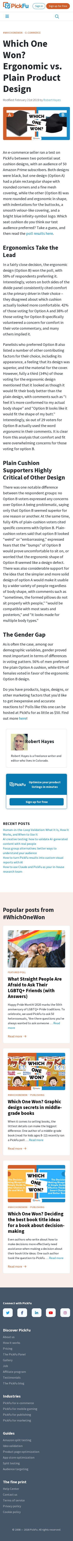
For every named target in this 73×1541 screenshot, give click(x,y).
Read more (36, 1140)
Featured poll (17, 972)
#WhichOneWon (13, 32)
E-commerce (33, 32)
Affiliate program (14, 1372)
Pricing (7, 1348)
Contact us (10, 1494)
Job (5, 1366)
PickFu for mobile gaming (20, 1409)
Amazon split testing (17, 1440)
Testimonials (12, 1377)
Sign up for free (58, 6)
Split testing (11, 1463)
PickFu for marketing (17, 1420)
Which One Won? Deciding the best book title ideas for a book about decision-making (36, 1222)
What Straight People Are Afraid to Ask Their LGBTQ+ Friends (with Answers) (35, 987)
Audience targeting (15, 1469)
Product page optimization (21, 1452)
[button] (57, 16)
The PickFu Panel (14, 1354)
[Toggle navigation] (7, 16)
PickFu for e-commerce (18, 1403)
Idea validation (13, 1446)
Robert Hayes (52, 100)
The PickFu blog (13, 1383)
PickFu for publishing (17, 1414)
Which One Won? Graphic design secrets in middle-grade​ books (35, 1107)
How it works (11, 1343)
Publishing (37, 1095)
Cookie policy (12, 1512)
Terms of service (14, 1500)
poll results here (39, 233)
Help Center (11, 1489)
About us (9, 1337)
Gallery (7, 1360)
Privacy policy (12, 1506)
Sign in (39, 6)
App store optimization (18, 1457)
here (22, 718)
